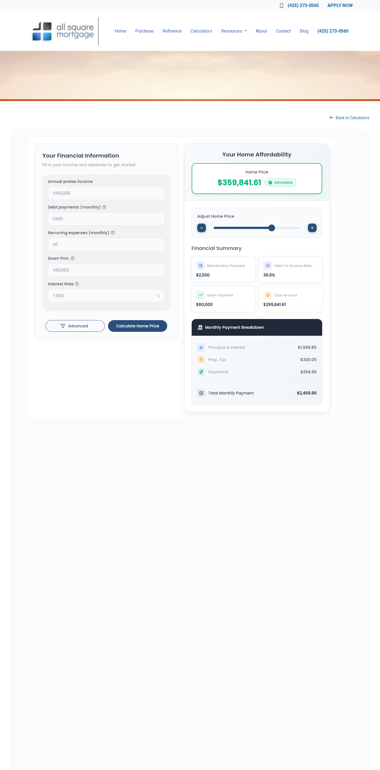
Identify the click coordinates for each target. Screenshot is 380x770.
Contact (283, 31)
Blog (304, 31)
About (261, 31)
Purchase (144, 31)
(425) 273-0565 (303, 5)
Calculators (201, 31)
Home (120, 31)
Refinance (172, 31)
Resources (232, 31)
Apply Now (340, 5)
